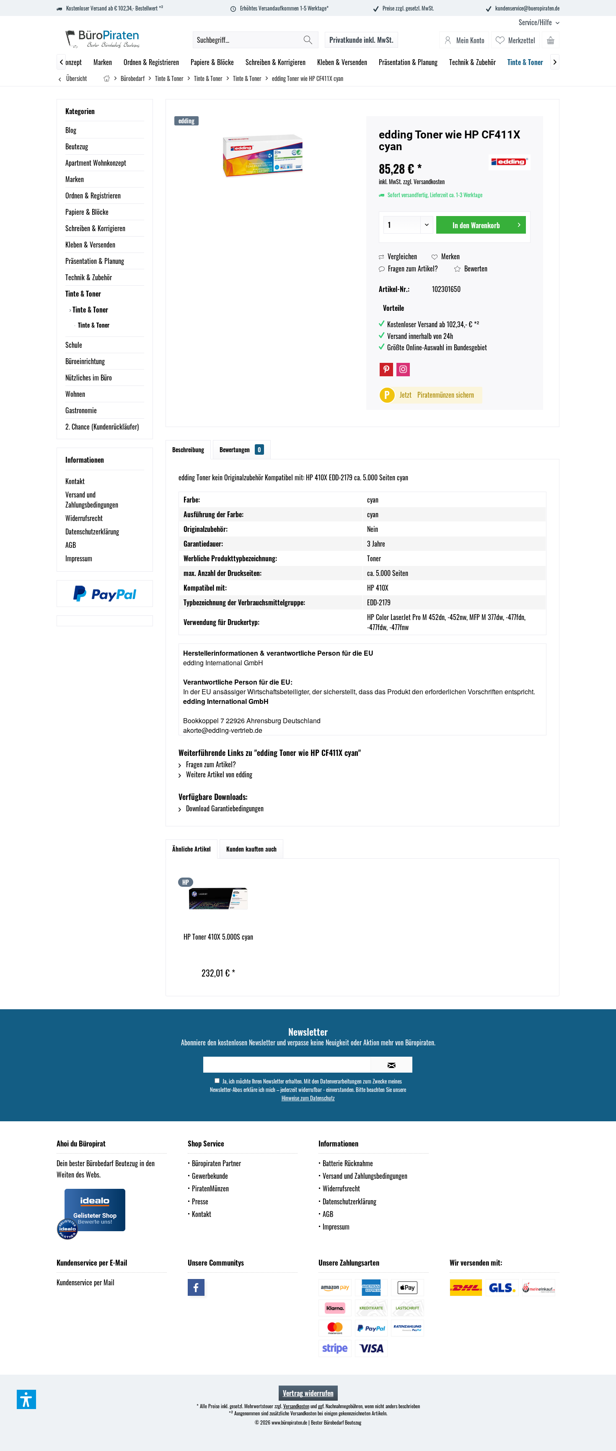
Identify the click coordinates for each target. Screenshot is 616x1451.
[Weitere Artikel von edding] (510, 162)
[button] (26, 1399)
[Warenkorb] (550, 39)
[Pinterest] (386, 369)
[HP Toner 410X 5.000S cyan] (218, 898)
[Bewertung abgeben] (433, 157)
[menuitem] (535, 22)
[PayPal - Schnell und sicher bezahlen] (105, 594)
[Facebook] (196, 1287)
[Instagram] (403, 369)
